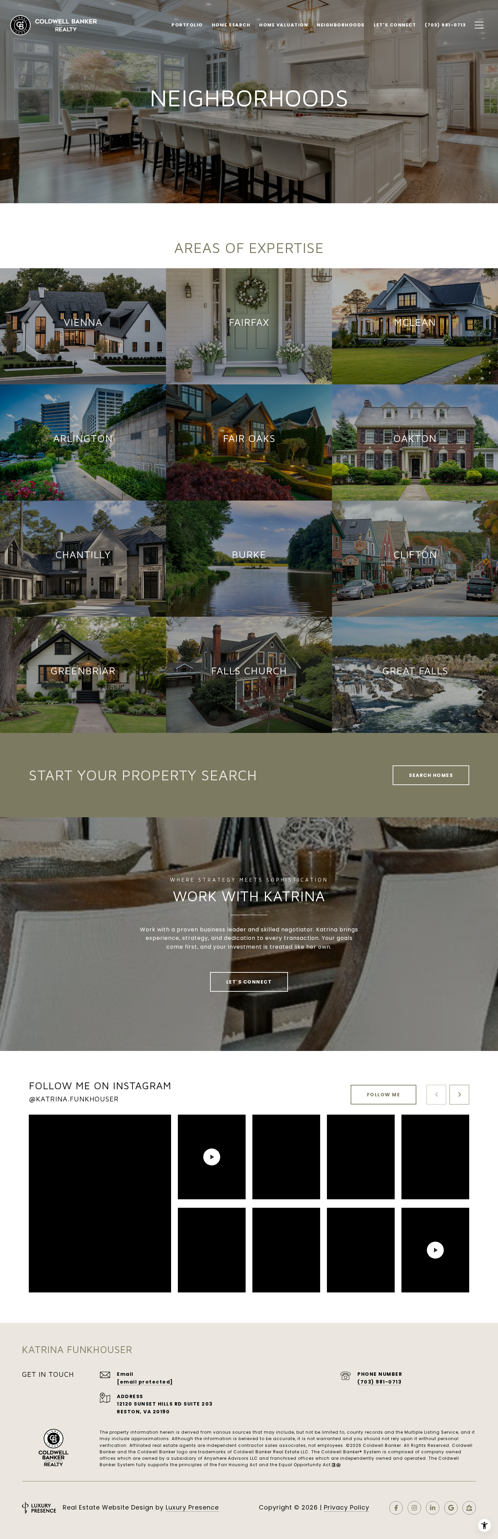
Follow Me (383, 1094)
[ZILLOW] (469, 1508)
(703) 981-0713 (379, 1381)
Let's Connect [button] (249, 981)
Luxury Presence (192, 1507)
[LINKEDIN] (432, 1508)
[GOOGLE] (451, 1508)
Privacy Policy (346, 1507)
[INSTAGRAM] (414, 1508)
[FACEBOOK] (396, 1508)
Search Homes (431, 775)
